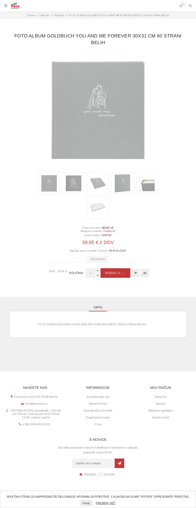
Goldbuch (109, 231)
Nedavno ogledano (160, 410)
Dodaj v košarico (117, 273)
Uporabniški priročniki (97, 410)
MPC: (52, 271)
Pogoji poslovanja (98, 417)
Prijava (90, 474)
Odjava (109, 474)
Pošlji (119, 463)
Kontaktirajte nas (98, 396)
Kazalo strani (160, 417)
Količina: (76, 273)
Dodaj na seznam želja (135, 273)
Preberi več (105, 503)
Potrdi (86, 503)
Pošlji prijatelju (145, 273)
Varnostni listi (98, 403)
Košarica (183, 4)
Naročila (160, 396)
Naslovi (161, 403)
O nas (98, 424)
